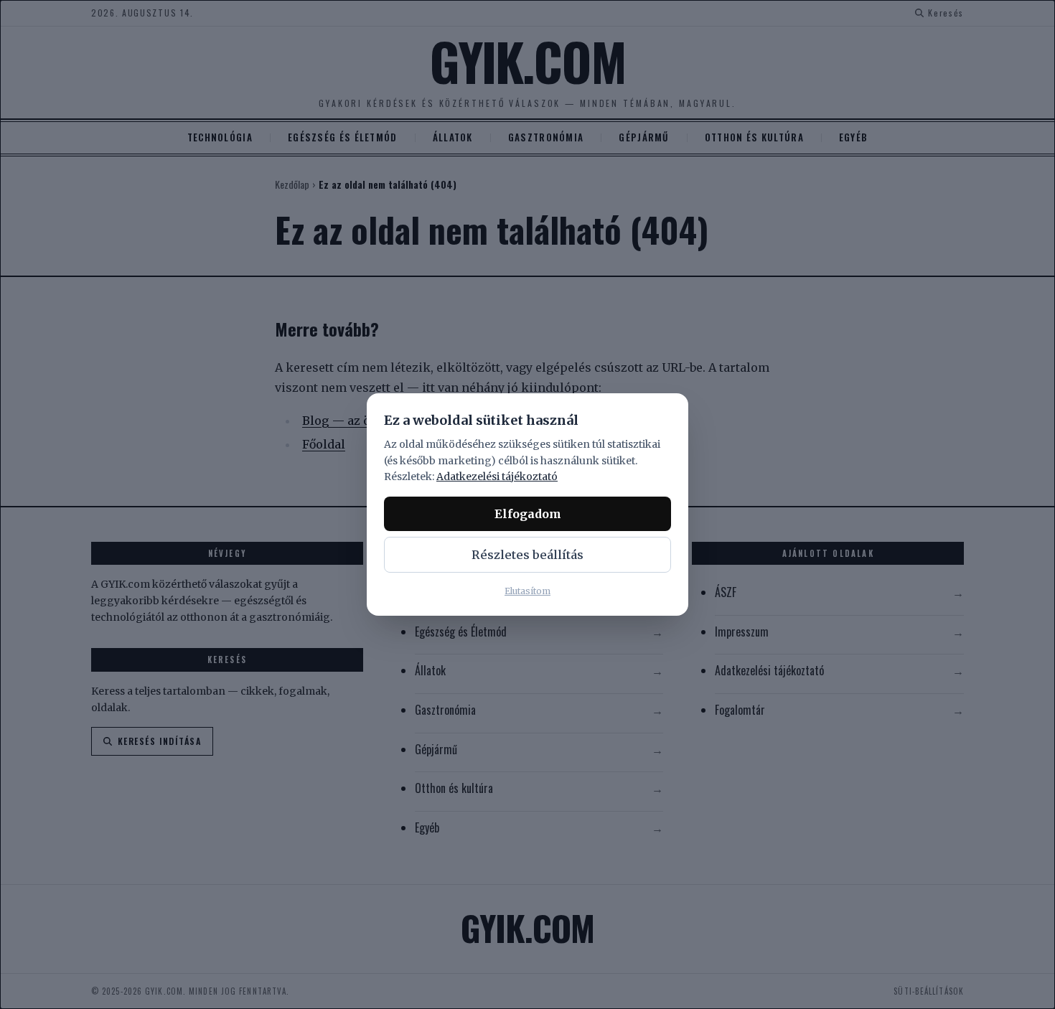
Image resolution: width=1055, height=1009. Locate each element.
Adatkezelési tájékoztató (497, 476)
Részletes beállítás (527, 555)
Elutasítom (527, 591)
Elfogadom (527, 514)
